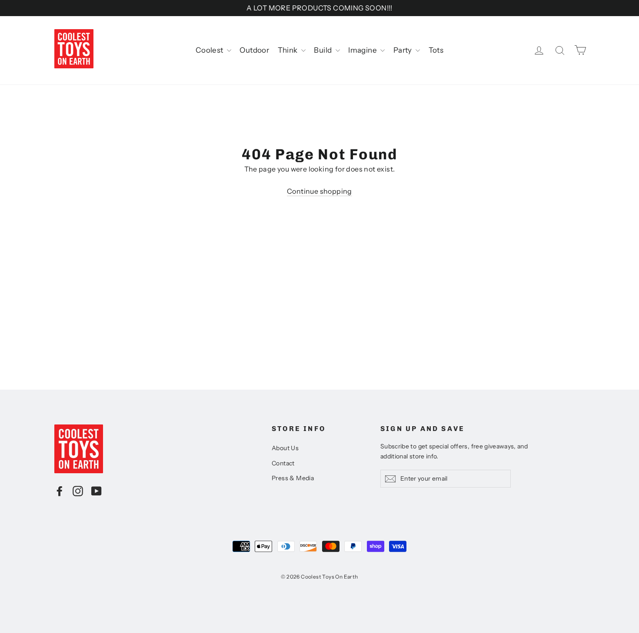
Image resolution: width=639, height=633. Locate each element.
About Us (285, 448)
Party (403, 50)
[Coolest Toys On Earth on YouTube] (96, 490)
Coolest (210, 50)
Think (288, 50)
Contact (283, 463)
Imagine (363, 50)
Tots (436, 50)
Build (323, 50)
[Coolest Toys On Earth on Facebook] (59, 490)
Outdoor (254, 50)
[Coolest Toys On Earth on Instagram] (78, 490)
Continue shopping (319, 191)
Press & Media (293, 478)
